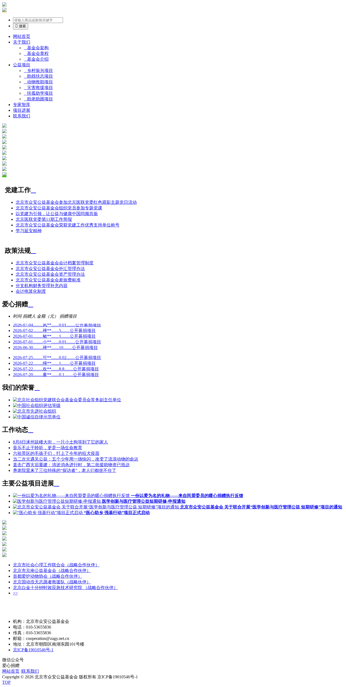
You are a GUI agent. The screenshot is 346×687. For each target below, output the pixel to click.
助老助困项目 (38, 99)
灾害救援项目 (38, 87)
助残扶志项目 (38, 76)
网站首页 (21, 36)
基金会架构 (36, 47)
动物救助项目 (38, 82)
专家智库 (21, 104)
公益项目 (21, 65)
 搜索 (20, 26)
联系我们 (21, 116)
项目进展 (21, 110)
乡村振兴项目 (38, 70)
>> (15, 593)
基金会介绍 (36, 59)
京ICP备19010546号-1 (33, 649)
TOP (6, 682)
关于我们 (21, 42)
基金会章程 (36, 53)
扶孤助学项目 (38, 93)
